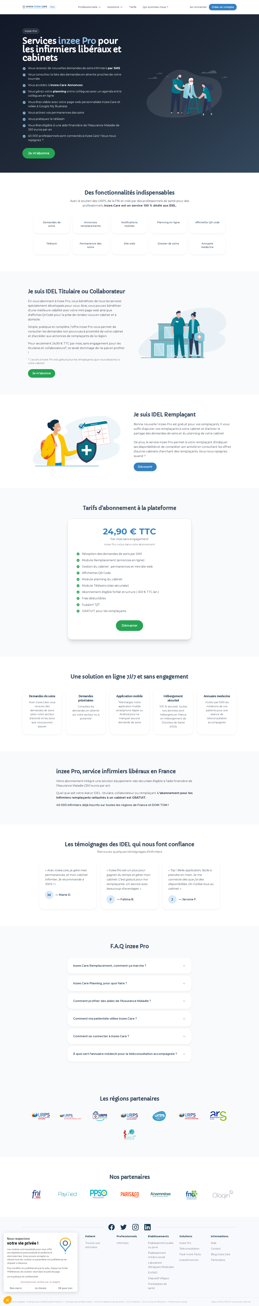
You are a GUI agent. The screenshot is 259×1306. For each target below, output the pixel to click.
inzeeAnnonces (188, 1260)
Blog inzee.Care (220, 1254)
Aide (213, 1243)
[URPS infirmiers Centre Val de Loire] (100, 1116)
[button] (7, 1300)
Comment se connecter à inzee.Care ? (101, 1036)
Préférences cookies (177, 1301)
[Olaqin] (222, 1194)
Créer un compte (223, 7)
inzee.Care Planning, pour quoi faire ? (100, 983)
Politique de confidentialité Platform (45, 1301)
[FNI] (36, 1194)
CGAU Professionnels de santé (109, 1301)
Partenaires (218, 1260)
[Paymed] (67, 1194)
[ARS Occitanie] (218, 1116)
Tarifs (132, 7)
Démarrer (129, 626)
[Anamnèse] (160, 1194)
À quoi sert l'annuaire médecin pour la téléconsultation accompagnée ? (125, 1054)
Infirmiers (122, 1243)
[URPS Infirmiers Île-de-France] (129, 1116)
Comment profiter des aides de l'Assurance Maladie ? (112, 1001)
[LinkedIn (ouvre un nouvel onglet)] (147, 1227)
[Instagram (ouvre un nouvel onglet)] (135, 1227)
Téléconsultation (189, 1248)
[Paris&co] (129, 1194)
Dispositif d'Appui (158, 1278)
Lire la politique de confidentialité (22, 1276)
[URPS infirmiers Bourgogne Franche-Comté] (70, 1116)
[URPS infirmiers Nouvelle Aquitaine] (188, 1116)
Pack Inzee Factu (190, 1254)
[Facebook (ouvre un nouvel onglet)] (111, 1227)
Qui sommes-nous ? (155, 7)
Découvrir (145, 466)
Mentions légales (16, 1301)
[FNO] (191, 1194)
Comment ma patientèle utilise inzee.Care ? (105, 1018)
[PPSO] (98, 1194)
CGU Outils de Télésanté (154, 1301)
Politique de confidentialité (78, 1301)
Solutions (113, 7)
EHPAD (153, 1272)
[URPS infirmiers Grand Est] (159, 1116)
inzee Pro (185, 1243)
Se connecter (198, 7)
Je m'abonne (38, 153)
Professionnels (87, 7)
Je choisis (40, 1288)
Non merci (16, 1288)
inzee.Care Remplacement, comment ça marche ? (109, 965)
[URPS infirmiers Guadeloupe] (129, 1134)
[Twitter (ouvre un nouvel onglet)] (123, 1227)
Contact (216, 1248)
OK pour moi (65, 1288)
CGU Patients (133, 1301)
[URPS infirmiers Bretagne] (40, 1116)
